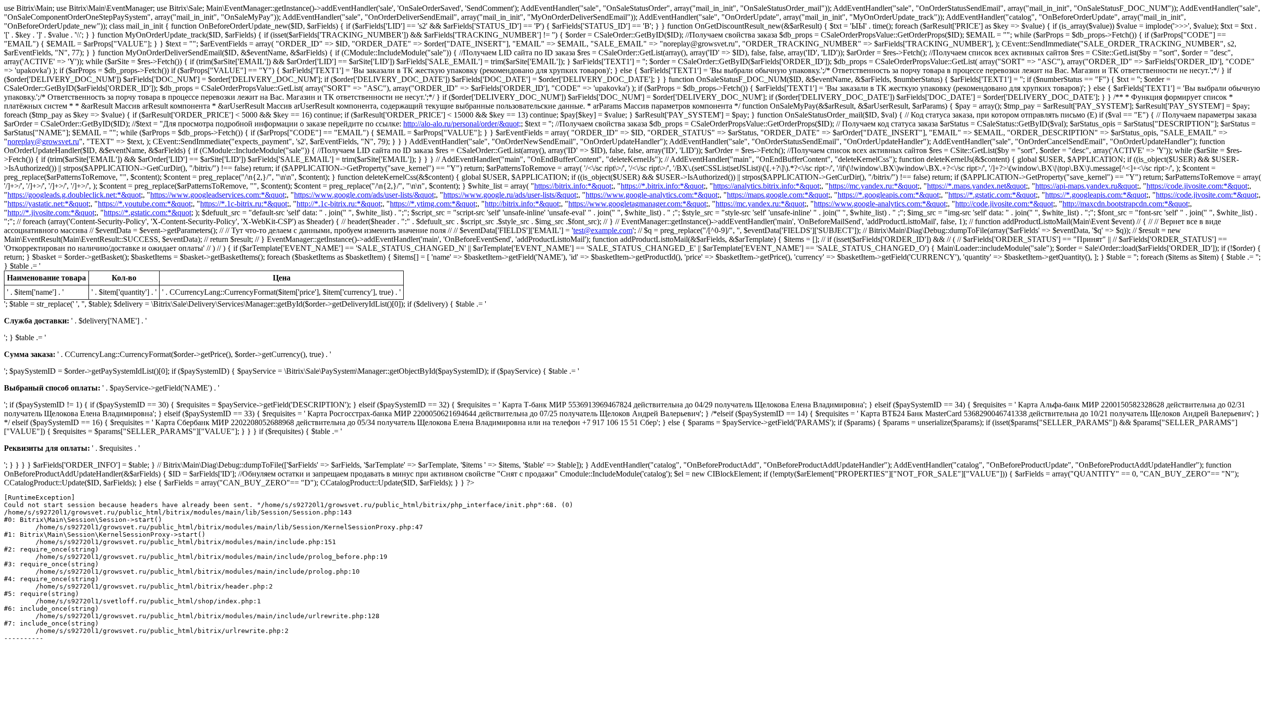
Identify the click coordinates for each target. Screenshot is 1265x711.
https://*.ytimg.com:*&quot (432, 203)
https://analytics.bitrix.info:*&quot (766, 186)
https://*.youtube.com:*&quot (144, 203)
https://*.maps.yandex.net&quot (976, 186)
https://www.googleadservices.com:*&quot (217, 195)
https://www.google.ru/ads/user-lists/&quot (509, 195)
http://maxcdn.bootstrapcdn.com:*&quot (1125, 203)
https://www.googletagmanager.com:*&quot (637, 203)
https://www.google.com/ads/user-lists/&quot (364, 195)
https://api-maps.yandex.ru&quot (1086, 186)
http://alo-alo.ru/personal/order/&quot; (462, 123)
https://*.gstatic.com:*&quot (992, 195)
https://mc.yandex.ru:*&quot (873, 186)
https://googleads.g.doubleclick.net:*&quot (74, 195)
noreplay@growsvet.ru (43, 141)
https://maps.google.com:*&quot (777, 195)
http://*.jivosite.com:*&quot (50, 212)
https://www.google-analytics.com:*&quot (651, 195)
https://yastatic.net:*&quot (47, 203)
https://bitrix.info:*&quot (572, 186)
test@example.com (602, 230)
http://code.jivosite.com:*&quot (1004, 203)
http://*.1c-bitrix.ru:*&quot (338, 203)
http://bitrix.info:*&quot (522, 203)
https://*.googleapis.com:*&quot (888, 195)
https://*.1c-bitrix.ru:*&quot (243, 203)
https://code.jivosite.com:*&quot (1196, 186)
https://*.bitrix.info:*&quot (662, 186)
